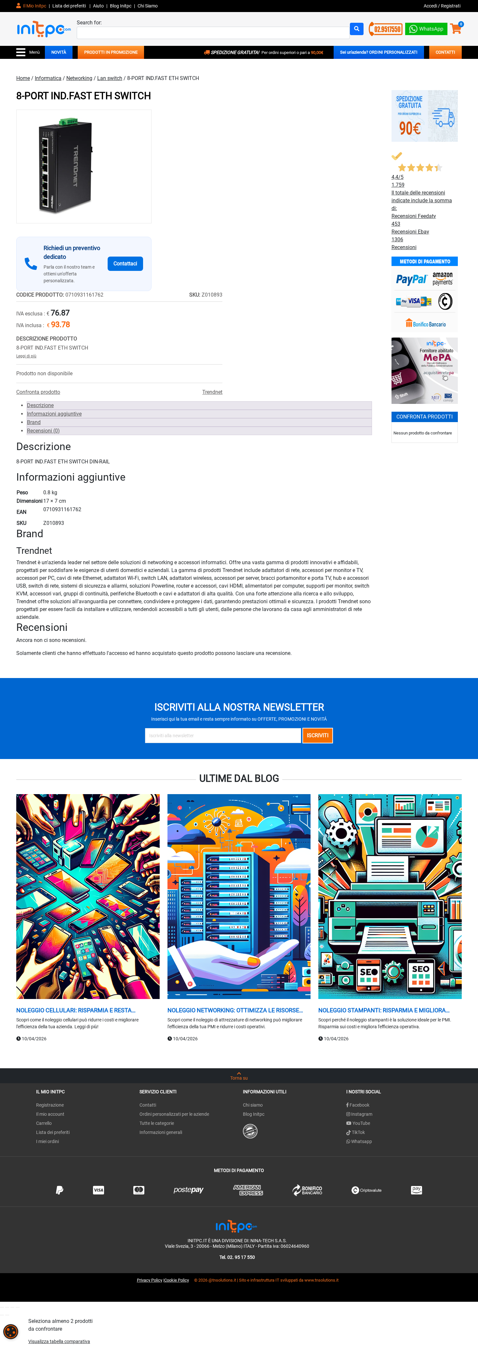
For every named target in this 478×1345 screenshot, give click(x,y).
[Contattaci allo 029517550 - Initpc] (386, 28)
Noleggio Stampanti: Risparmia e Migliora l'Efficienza (382, 1010)
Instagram (361, 1114)
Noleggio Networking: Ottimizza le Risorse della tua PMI (233, 1010)
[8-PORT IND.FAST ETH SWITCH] (84, 166)
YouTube (361, 1123)
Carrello (44, 1123)
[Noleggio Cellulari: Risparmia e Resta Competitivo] (88, 897)
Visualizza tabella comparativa (59, 1341)
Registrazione (50, 1105)
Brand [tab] (34, 422)
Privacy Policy (149, 1280)
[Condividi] (12, 1307)
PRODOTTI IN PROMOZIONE (111, 52)
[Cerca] (357, 29)
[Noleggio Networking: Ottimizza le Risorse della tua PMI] (239, 897)
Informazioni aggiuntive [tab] (54, 414)
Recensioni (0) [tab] (43, 431)
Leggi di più (26, 356)
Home (23, 78)
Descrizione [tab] (40, 405)
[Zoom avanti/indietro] (2, 1307)
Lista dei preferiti (69, 5)
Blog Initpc (253, 1114)
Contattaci (125, 263)
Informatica (48, 78)
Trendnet (212, 392)
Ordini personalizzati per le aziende (174, 1114)
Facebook (359, 1105)
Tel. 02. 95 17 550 (237, 1257)
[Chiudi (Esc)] (18, 1307)
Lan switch (109, 78)
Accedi (431, 5)
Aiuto (98, 5)
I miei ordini (47, 1141)
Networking (79, 78)
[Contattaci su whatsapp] (426, 27)
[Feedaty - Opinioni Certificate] (250, 1130)
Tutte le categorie (156, 1123)
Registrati (450, 5)
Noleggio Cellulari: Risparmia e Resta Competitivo (74, 1010)
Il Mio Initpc (34, 5)
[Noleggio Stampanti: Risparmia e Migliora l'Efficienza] (390, 897)
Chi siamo (253, 1105)
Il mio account (50, 1114)
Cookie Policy (176, 1280)
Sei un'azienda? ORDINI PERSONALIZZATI (379, 52)
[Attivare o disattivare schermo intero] (7, 1307)
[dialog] (10, 1331)
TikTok (358, 1132)
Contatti (147, 1105)
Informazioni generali (160, 1132)
